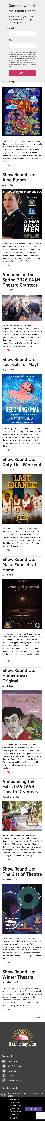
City (10, 40)
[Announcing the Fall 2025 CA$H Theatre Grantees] (22, 816)
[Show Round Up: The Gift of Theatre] (22, 908)
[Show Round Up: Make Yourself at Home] (22, 604)
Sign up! (22, 72)
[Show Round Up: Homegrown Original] (22, 715)
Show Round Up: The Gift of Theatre (22, 871)
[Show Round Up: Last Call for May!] (22, 399)
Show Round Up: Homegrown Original (18, 675)
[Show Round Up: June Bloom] (22, 214)
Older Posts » (36, 1017)
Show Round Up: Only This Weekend (21, 461)
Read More (7, 165)
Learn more (15, 1118)
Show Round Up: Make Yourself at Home (19, 564)
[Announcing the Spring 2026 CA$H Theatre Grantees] (22, 307)
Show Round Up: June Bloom (18, 177)
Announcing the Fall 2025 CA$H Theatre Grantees (20, 786)
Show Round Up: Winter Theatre (18, 974)
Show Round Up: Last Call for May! (20, 361)
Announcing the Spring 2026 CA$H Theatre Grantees (21, 279)
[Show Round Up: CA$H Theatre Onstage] (22, 111)
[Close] (34, 5)
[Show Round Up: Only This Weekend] (22, 499)
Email (11, 28)
